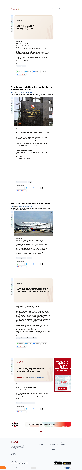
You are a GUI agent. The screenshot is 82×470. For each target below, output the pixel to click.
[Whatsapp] (12, 463)
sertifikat (29, 258)
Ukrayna (18, 403)
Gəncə (24, 65)
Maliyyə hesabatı (53, 451)
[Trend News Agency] (14, 442)
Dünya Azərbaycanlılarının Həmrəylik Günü (28, 337)
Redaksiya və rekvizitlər (54, 444)
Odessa (23, 403)
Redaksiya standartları (54, 447)
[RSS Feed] (27, 463)
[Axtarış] (53, 9)
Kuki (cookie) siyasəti (65, 447)
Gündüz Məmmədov (30, 403)
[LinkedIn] (25, 463)
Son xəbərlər (40, 442)
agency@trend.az (14, 455)
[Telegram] (22, 463)
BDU (18, 337)
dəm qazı (30, 182)
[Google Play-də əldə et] (67, 463)
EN (65, 467)
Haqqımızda (52, 442)
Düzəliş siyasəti (52, 449)
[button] (12, 17)
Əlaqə (51, 446)
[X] (17, 463)
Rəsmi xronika (40, 444)
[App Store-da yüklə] (58, 463)
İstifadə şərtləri (63, 442)
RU (69, 467)
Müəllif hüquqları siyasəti (65, 446)
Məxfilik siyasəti (64, 444)
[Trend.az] (15, 9)
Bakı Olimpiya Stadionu (21, 258)
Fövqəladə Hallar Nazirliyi (21, 182)
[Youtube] (20, 463)
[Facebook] (15, 463)
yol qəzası (19, 65)
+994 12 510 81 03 (14, 454)
